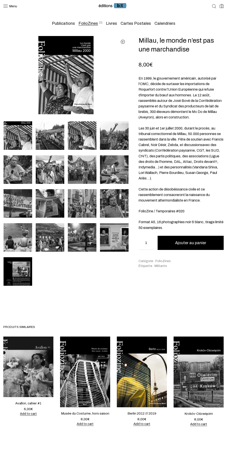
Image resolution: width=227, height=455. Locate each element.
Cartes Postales (136, 23)
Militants (161, 266)
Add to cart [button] (28, 413)
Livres (111, 23)
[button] (123, 41)
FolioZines (88, 23)
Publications (63, 23)
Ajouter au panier (190, 243)
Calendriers (165, 23)
